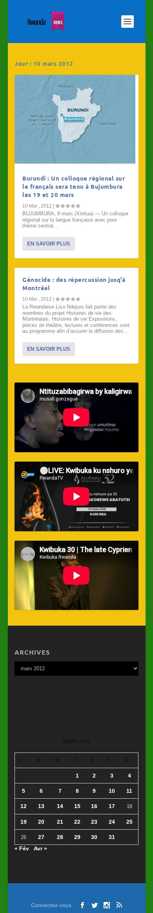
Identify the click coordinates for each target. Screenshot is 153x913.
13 (41, 806)
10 (112, 791)
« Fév (22, 848)
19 (23, 822)
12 (23, 806)
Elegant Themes (61, 894)
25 (129, 822)
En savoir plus (48, 244)
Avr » (40, 848)
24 (112, 822)
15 (77, 806)
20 (41, 822)
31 (112, 837)
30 (94, 837)
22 (77, 822)
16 (94, 806)
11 (129, 791)
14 (60, 806)
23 (94, 822)
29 (77, 837)
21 (60, 822)
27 (41, 837)
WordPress (124, 894)
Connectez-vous (51, 905)
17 (112, 806)
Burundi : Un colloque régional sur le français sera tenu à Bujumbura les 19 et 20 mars (73, 186)
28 (60, 837)
